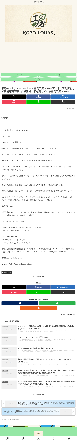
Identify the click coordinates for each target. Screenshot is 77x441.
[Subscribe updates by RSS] (38, 308)
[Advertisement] (38, 59)
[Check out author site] (20, 303)
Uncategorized (7, 272)
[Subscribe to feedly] (57, 303)
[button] (63, 102)
